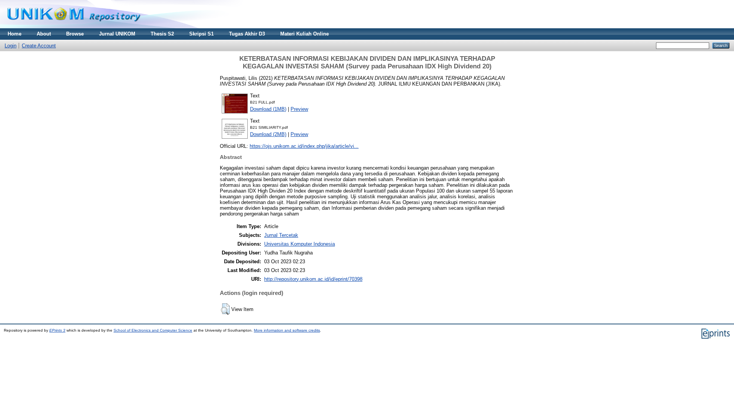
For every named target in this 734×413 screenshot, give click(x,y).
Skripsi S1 (201, 34)
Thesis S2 (162, 34)
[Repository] (74, 26)
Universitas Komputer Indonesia (299, 244)
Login (10, 46)
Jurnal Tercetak (281, 235)
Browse (75, 34)
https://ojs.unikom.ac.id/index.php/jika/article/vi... (304, 146)
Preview (299, 109)
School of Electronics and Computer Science (153, 330)
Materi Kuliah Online (304, 34)
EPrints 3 (57, 330)
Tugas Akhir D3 (247, 34)
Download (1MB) (268, 109)
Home (14, 34)
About (44, 34)
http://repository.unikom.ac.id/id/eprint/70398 (313, 279)
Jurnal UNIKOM (117, 34)
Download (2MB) (268, 134)
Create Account (39, 46)
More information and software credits (287, 330)
